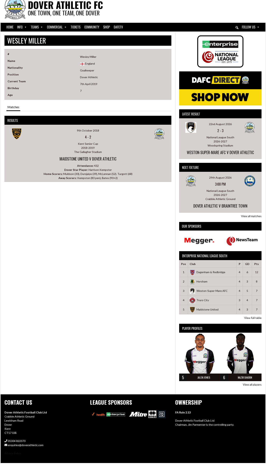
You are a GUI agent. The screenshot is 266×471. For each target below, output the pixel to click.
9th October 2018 (88, 130)
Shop (106, 27)
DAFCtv (118, 27)
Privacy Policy (12, 453)
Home (9, 27)
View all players (252, 384)
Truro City (202, 300)
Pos (183, 264)
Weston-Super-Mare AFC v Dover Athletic (220, 152)
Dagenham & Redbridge (210, 272)
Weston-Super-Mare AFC (212, 290)
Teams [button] (35, 27)
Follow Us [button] (248, 27)
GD (247, 264)
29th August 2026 (220, 177)
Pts (256, 264)
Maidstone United (207, 309)
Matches (13, 107)
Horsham (201, 281)
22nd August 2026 (220, 124)
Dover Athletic (89, 77)
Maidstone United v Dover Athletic (88, 159)
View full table (253, 317)
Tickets (75, 27)
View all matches (251, 216)
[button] (237, 28)
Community (91, 27)
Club (193, 264)
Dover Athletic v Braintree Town (220, 206)
